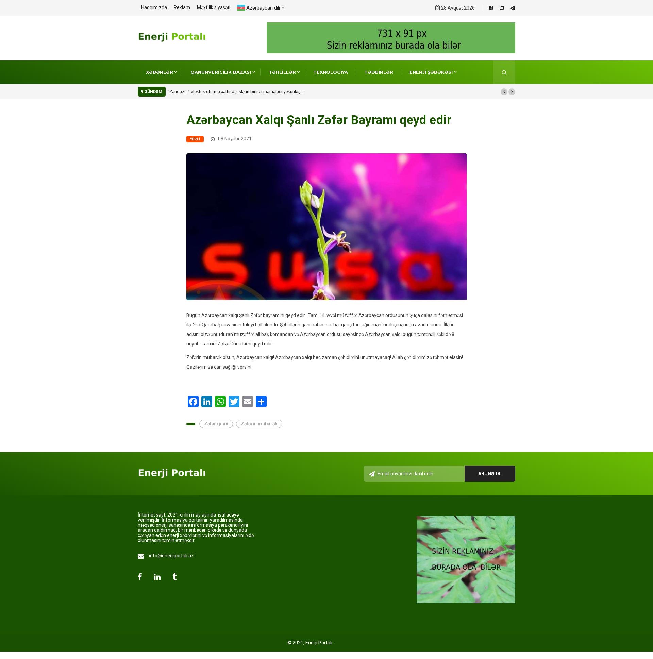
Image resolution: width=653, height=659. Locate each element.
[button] (504, 91)
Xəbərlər (159, 72)
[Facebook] (491, 8)
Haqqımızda (154, 7)
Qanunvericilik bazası (220, 72)
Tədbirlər (378, 72)
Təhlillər (282, 72)
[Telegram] (512, 8)
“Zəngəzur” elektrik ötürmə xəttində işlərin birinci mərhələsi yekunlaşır (235, 91)
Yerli (195, 139)
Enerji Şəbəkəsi (431, 72)
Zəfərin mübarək (259, 423)
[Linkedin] (502, 8)
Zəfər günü (216, 423)
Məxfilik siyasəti (213, 7)
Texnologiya (330, 72)
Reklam (182, 7)
